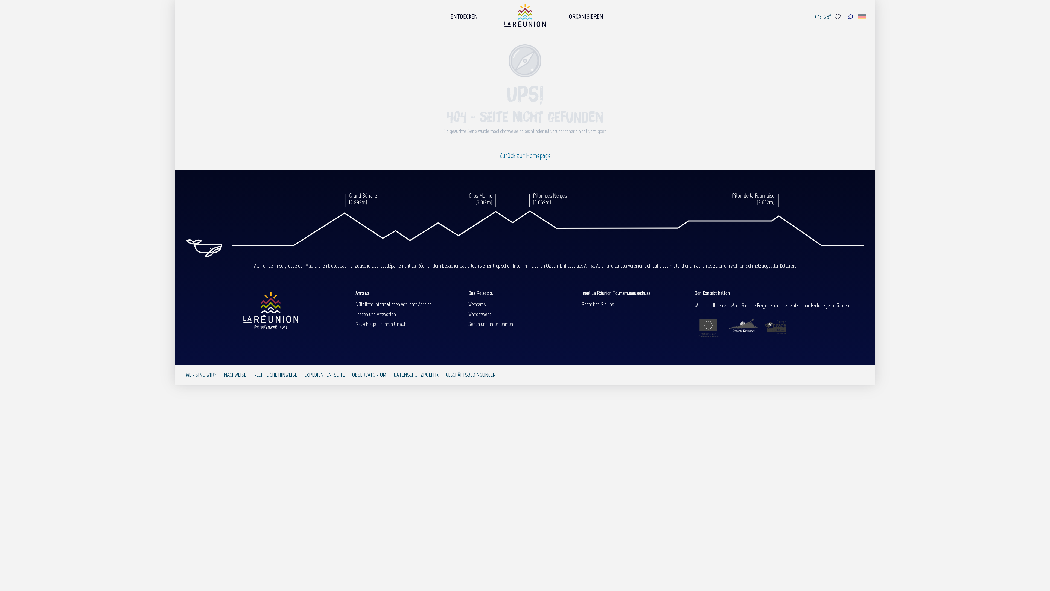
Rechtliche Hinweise (275, 375)
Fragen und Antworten (375, 314)
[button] (850, 17)
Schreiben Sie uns (598, 304)
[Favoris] (838, 17)
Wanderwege (480, 314)
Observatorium (369, 375)
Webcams (477, 304)
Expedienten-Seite (324, 375)
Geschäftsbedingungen (471, 375)
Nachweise (235, 375)
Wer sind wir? (201, 375)
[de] (862, 16)
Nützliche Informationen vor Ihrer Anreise (393, 304)
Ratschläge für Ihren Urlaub (380, 324)
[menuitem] (464, 15)
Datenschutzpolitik (416, 375)
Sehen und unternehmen (490, 324)
